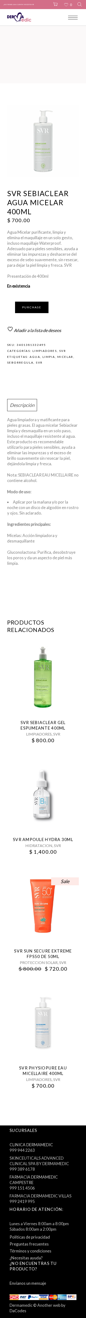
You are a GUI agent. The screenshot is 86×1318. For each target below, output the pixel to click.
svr (39, 362)
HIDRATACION (38, 845)
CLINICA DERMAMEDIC (31, 1144)
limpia (49, 357)
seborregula (20, 362)
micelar (65, 357)
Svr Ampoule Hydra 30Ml (43, 839)
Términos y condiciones (30, 1250)
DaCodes (18, 1310)
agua (35, 357)
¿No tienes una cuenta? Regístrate (19, 4)
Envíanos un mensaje (28, 1283)
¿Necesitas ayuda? (26, 1257)
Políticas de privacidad (30, 1237)
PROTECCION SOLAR (39, 962)
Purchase (31, 307)
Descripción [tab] (22, 405)
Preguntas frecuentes (29, 1243)
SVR (62, 351)
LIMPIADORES (44, 351)
